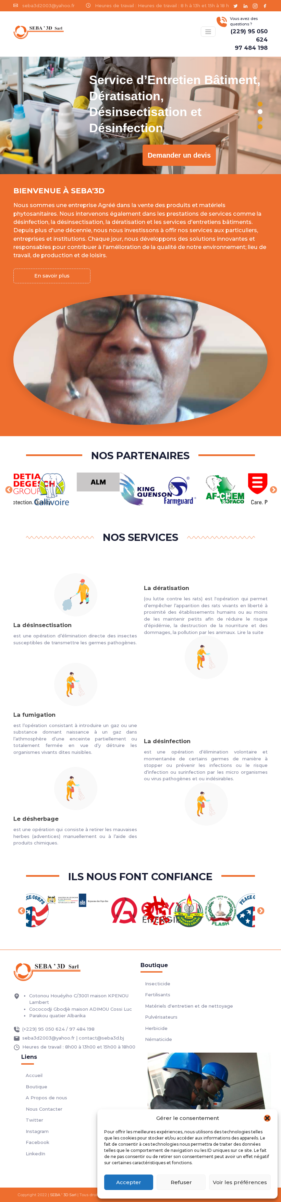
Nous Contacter (44, 1109)
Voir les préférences (240, 1182)
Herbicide (156, 1028)
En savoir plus (52, 276)
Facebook (37, 1142)
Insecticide (157, 983)
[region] (140, 115)
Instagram (37, 1131)
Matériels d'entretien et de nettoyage (189, 1006)
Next (272, 489)
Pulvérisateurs (161, 1017)
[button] (267, 1118)
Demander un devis (179, 155)
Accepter (128, 1182)
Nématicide (158, 1039)
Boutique (36, 1086)
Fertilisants (157, 994)
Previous (8, 489)
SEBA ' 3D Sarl (63, 1194)
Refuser (181, 1182)
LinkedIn (35, 1153)
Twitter (34, 1120)
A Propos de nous (46, 1097)
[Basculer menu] (208, 31)
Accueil (34, 1075)
